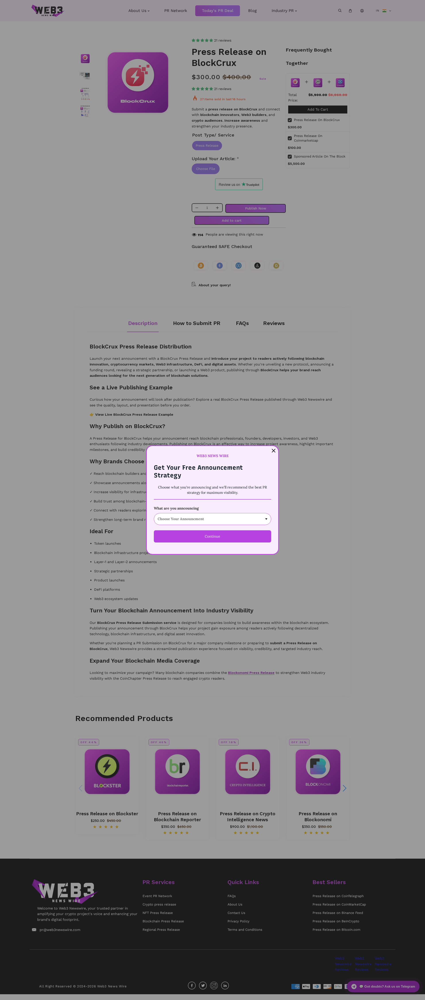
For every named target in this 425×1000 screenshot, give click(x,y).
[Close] (273, 450)
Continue (212, 536)
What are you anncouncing (176, 508)
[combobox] (212, 519)
